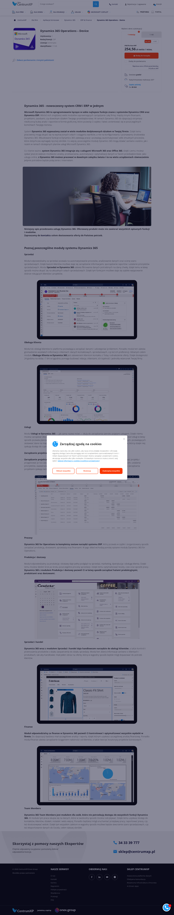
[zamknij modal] (124, 439)
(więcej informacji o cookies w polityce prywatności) (79, 461)
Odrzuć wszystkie (63, 471)
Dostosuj (87, 471)
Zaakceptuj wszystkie (111, 471)
